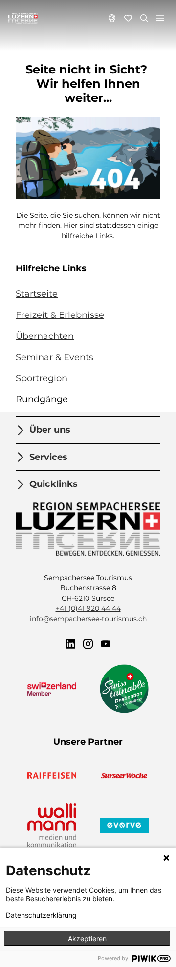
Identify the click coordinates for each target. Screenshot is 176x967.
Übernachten (45, 336)
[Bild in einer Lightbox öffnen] (88, 158)
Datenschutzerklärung (41, 915)
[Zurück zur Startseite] (23, 18)
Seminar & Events (54, 357)
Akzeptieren (87, 938)
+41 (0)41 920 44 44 (88, 608)
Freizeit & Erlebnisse (60, 315)
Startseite (37, 294)
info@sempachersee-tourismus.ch (88, 618)
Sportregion (41, 378)
